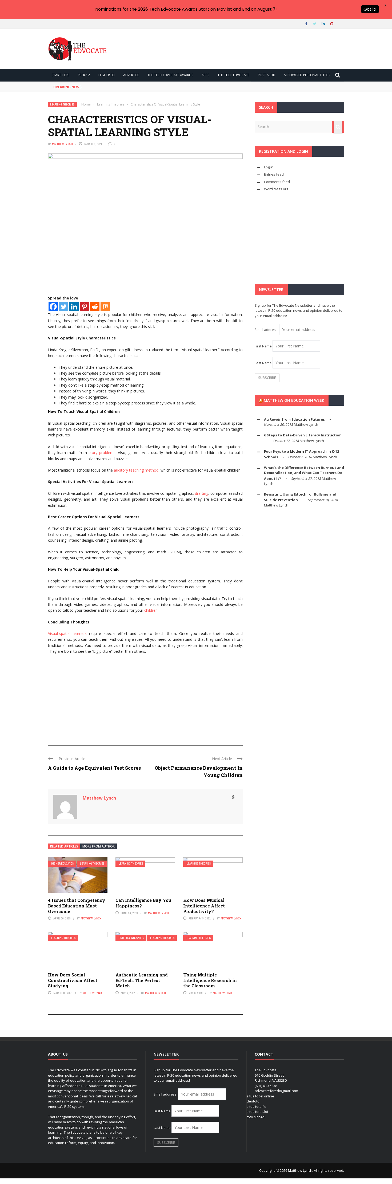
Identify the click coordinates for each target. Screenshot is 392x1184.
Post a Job (266, 75)
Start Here (60, 75)
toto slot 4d (256, 1116)
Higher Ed (106, 75)
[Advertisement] (145, 697)
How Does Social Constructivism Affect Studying (72, 980)
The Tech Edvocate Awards (170, 75)
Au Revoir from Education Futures (294, 419)
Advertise (131, 75)
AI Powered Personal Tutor (307, 75)
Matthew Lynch (62, 144)
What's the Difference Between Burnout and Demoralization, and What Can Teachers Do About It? (304, 473)
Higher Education (62, 863)
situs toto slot (257, 1111)
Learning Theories (62, 104)
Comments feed (277, 181)
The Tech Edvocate (233, 75)
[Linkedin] (74, 306)
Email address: (267, 329)
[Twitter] (63, 306)
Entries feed (274, 174)
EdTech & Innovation (131, 938)
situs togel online (260, 1096)
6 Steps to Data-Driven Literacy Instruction (303, 435)
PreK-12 (84, 75)
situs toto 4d (256, 1106)
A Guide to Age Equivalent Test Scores (94, 768)
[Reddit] (94, 306)
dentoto (253, 1101)
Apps (205, 75)
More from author (98, 846)
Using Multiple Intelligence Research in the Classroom (210, 980)
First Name (263, 346)
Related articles (64, 846)
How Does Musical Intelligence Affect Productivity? (204, 905)
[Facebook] (53, 306)
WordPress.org (276, 188)
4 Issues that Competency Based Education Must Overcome (76, 905)
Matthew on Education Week (294, 400)
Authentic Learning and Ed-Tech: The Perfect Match (141, 980)
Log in (268, 167)
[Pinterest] (84, 306)
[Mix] (105, 306)
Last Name (263, 362)
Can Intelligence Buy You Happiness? (143, 903)
